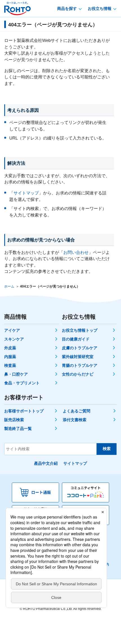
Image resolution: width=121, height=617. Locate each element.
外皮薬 (10, 348)
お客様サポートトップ (24, 411)
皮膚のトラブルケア (79, 348)
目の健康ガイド (75, 339)
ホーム (9, 286)
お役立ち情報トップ (79, 330)
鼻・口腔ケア (16, 374)
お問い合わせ (76, 252)
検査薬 (10, 365)
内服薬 (10, 356)
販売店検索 (14, 419)
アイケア (12, 330)
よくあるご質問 (76, 411)
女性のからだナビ (77, 374)
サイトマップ (26, 192)
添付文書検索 (74, 419)
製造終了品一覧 (18, 428)
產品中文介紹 (46, 463)
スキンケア (14, 339)
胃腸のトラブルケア (79, 365)
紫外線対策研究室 (77, 356)
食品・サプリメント (22, 383)
